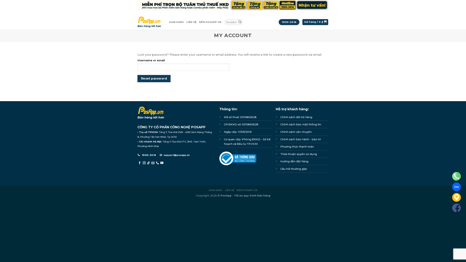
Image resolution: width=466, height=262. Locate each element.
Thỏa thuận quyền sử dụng (298, 154)
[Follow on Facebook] (139, 163)
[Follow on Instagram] (144, 163)
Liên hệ (191, 22)
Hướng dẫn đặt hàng (294, 161)
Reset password (154, 78)
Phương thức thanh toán (297, 146)
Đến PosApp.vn (210, 22)
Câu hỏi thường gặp (293, 168)
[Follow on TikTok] (148, 163)
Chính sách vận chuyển (296, 132)
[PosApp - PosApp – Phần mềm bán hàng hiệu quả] (150, 22)
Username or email (151, 60)
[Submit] (240, 22)
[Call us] (157, 163)
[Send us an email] (152, 163)
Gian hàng (176, 22)
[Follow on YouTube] (161, 163)
